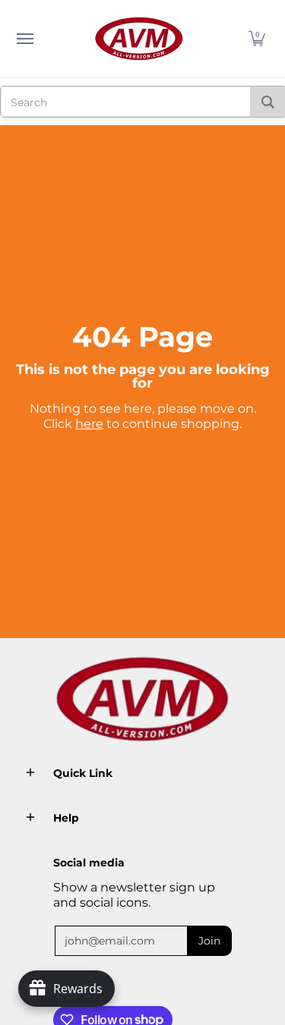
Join (209, 941)
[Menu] (24, 38)
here (89, 424)
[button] (257, 38)
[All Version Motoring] (139, 39)
